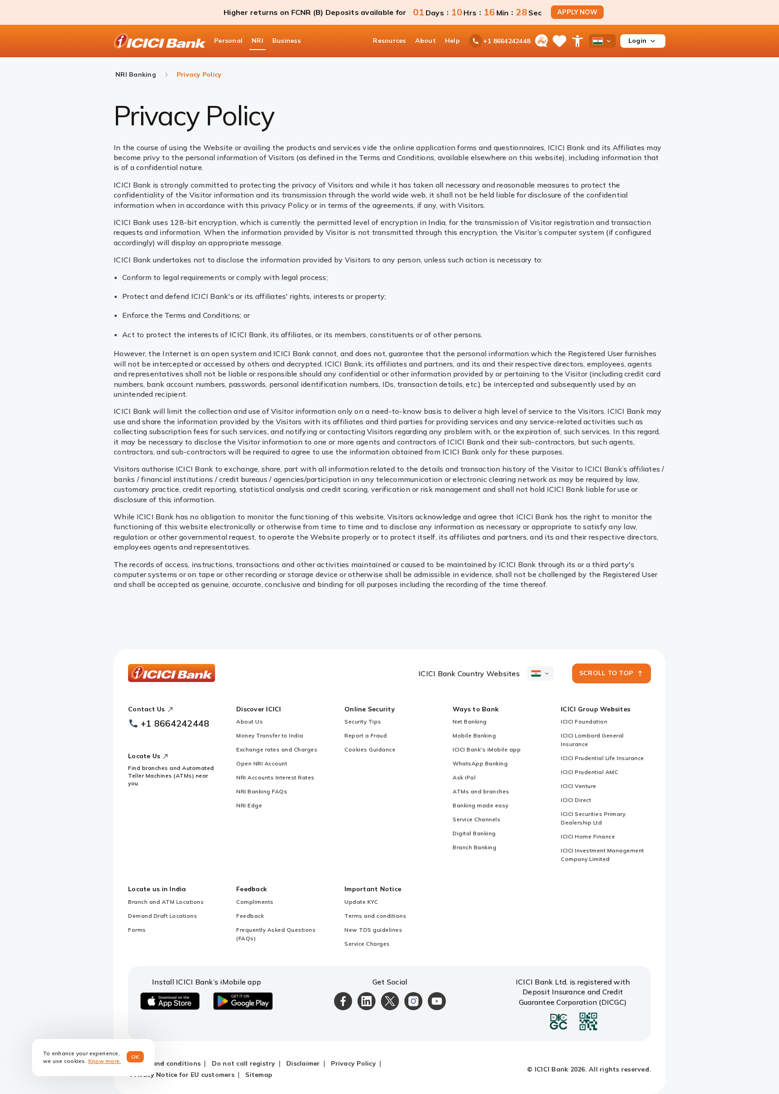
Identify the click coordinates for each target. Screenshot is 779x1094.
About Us (249, 721)
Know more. (104, 1060)
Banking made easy (481, 805)
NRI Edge (249, 805)
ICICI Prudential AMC (589, 772)
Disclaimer (303, 1063)
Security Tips (362, 721)
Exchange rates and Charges (276, 749)
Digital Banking (474, 833)
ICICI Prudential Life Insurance (602, 758)
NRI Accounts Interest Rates (275, 777)
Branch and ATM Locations (166, 901)
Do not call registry (243, 1063)
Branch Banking (474, 847)
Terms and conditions (375, 915)
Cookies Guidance (369, 749)
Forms (137, 929)
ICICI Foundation (584, 721)
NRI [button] (257, 41)
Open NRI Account (261, 763)
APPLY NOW (577, 12)
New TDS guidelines (373, 929)
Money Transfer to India (269, 735)
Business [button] (286, 41)
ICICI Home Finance (588, 836)
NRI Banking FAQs (261, 791)
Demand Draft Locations (162, 915)
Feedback (250, 915)
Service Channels (476, 819)
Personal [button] (228, 41)
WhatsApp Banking (480, 763)
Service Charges (367, 943)
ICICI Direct (576, 799)
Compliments (255, 901)
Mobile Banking (474, 735)
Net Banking (470, 721)
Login (637, 41)
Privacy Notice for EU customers (182, 1075)
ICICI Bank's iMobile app (487, 749)
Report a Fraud (365, 735)
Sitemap (258, 1075)
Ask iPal (464, 777)
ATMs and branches (481, 791)
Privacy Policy (353, 1063)
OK (135, 1056)
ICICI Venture (578, 786)
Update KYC (361, 901)
